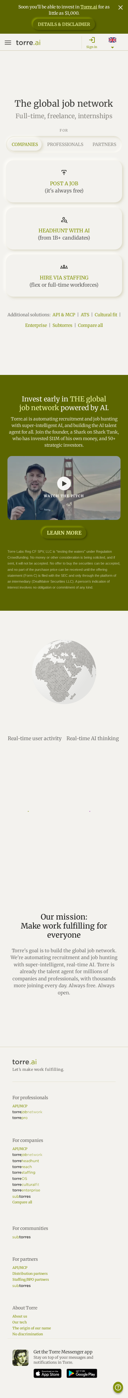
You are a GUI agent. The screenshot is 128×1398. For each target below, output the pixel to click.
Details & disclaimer (64, 24)
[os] (19, 1178)
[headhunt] (25, 1161)
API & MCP (64, 315)
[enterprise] (26, 1190)
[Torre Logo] (64, 1062)
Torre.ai (88, 7)
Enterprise (36, 325)
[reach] (22, 1166)
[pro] (19, 1118)
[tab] (25, 144)
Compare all (90, 325)
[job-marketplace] (27, 1112)
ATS (85, 315)
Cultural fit (106, 315)
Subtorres (62, 325)
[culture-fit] (25, 1184)
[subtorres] (21, 1196)
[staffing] (23, 1172)
